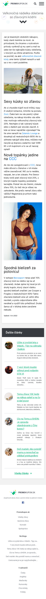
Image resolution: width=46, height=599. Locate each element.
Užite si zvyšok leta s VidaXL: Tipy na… (23, 541)
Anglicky (23, 577)
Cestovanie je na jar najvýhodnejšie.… (23, 560)
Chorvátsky (23, 588)
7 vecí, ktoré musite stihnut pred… (23, 545)
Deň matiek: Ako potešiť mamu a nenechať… (23, 556)
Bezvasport (19, 278)
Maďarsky (23, 580)
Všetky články (21, 473)
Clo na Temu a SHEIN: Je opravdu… (23, 553)
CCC (13, 159)
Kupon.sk (19, 3)
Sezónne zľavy (23, 521)
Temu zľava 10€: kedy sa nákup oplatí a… (23, 549)
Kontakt (23, 525)
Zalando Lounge (30, 133)
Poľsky (23, 592)
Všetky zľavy (23, 517)
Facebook (23, 503)
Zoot (6, 114)
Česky (23, 573)
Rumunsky (23, 584)
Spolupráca (23, 529)
